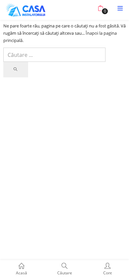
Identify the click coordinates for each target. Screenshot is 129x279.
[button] (100, 8)
